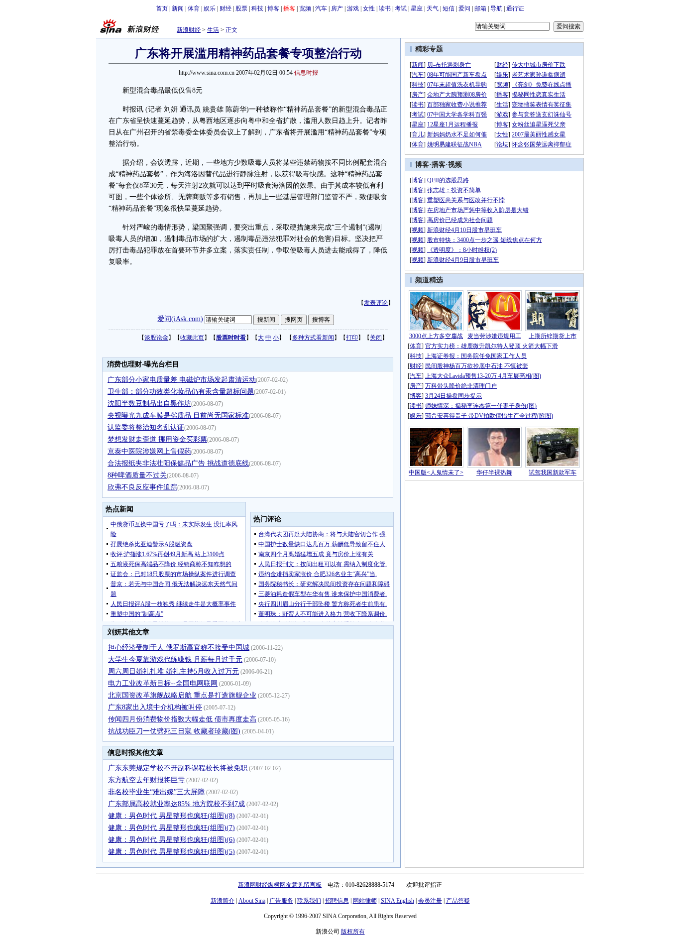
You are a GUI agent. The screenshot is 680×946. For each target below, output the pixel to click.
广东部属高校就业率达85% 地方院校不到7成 (176, 804)
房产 (337, 8)
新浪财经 (189, 29)
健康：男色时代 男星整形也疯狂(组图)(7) (171, 827)
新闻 (178, 8)
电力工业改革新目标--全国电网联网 (163, 683)
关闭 (376, 337)
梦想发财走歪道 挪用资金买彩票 (157, 439)
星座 (417, 8)
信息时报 (306, 72)
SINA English (397, 900)
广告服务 (281, 900)
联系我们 (309, 900)
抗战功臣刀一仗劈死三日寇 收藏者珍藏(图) (174, 731)
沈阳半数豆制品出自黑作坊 (149, 403)
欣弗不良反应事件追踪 (142, 487)
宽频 (305, 8)
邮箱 (480, 8)
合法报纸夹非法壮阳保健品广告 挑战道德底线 (178, 463)
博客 (273, 8)
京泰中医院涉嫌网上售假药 (149, 451)
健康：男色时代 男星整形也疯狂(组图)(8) (171, 816)
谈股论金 (156, 337)
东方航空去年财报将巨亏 (146, 780)
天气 (433, 8)
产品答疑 (458, 900)
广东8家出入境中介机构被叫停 (155, 707)
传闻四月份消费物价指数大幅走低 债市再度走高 (182, 719)
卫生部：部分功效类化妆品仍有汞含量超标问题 (181, 391)
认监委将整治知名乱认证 (146, 427)
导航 (496, 8)
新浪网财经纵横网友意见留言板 (280, 884)
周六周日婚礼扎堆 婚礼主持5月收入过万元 (173, 671)
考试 (401, 8)
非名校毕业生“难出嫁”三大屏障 (156, 792)
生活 (213, 29)
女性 (369, 8)
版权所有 (353, 931)
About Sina (251, 900)
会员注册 (430, 900)
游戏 (353, 8)
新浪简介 (222, 900)
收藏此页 (192, 337)
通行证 (515, 8)
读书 (385, 8)
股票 (241, 8)
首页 (162, 8)
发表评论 (376, 302)
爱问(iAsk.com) (180, 319)
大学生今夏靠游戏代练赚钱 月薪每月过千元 (175, 659)
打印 (352, 337)
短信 (448, 8)
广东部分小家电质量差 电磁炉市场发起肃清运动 (182, 379)
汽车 (321, 8)
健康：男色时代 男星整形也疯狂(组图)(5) (171, 851)
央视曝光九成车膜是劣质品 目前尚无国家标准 (178, 415)
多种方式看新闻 (313, 337)
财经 (225, 8)
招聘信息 (337, 900)
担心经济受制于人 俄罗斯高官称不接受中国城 (178, 647)
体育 (194, 8)
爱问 (464, 8)
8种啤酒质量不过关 (137, 475)
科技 (257, 8)
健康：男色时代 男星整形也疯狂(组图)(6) (171, 839)
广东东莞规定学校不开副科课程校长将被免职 (177, 768)
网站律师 (365, 900)
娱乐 (210, 8)
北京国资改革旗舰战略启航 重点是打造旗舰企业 (182, 695)
